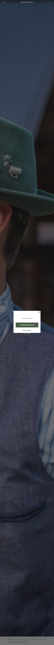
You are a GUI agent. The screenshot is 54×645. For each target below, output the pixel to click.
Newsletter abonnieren (27, 325)
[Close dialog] (39, 312)
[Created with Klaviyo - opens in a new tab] (27, 333)
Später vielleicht (27, 330)
